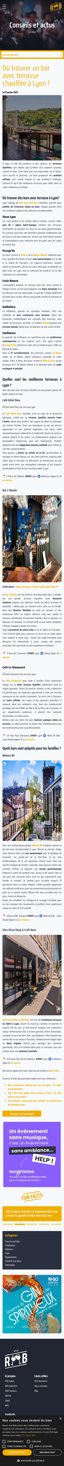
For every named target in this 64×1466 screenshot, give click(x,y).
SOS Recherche (40, 1381)
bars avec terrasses (28, 203)
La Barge (56, 353)
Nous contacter (40, 1386)
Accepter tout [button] (17, 1452)
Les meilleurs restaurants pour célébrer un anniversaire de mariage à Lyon (35, 1103)
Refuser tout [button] (47, 1452)
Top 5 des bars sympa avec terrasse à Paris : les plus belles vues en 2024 (35, 1095)
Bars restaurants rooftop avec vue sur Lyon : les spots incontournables (35, 1087)
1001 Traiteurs (11, 1391)
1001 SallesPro (11, 1386)
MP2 (7, 1406)
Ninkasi (46, 323)
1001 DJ (8, 1396)
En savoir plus (29, 1435)
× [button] (60, 1419)
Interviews (10, 1265)
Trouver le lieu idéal (21, 1113)
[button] (32, 55)
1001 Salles (9, 1381)
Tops (7, 1253)
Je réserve (7, 480)
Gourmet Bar (11, 345)
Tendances (10, 1245)
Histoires (9, 1249)
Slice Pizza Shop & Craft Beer (16, 1020)
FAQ (36, 1391)
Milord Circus (49, 361)
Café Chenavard (13, 681)
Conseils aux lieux (13, 1261)
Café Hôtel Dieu (13, 414)
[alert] (32, 1440)
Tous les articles (12, 1241)
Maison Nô (37, 845)
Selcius (24, 255)
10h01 (7, 1401)
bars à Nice (54, 1071)
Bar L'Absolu (11, 595)
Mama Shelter (40, 255)
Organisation (11, 1257)
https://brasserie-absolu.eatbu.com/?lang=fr (37, 587)
